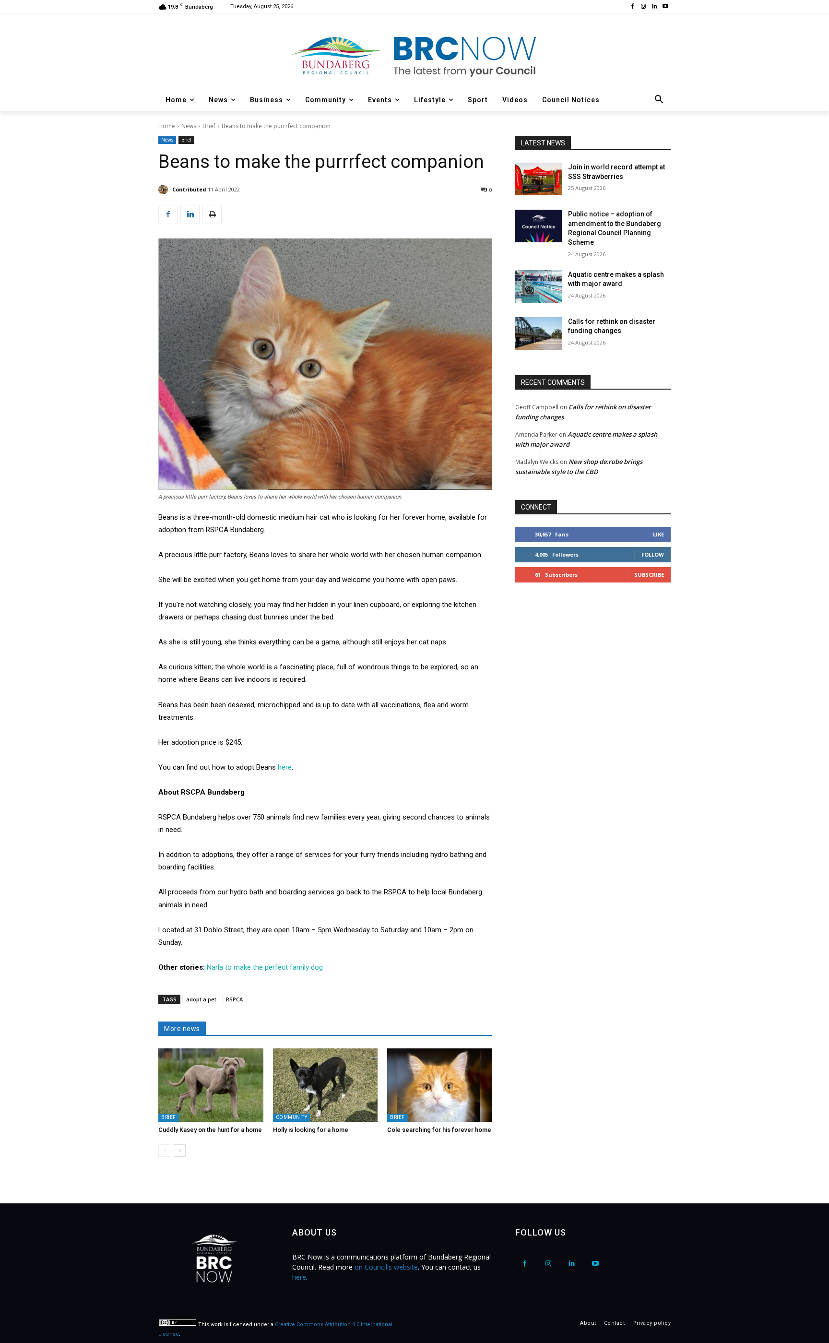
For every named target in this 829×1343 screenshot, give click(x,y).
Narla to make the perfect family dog (265, 967)
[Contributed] (164, 189)
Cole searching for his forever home (439, 1129)
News (188, 126)
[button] (659, 99)
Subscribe (649, 574)
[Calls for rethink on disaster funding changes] (538, 333)
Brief (208, 126)
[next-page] (180, 1150)
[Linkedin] (654, 6)
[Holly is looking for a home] (325, 1085)
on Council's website (386, 1267)
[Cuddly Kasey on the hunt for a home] (210, 1085)
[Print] (212, 214)
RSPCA (234, 999)
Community (292, 1117)
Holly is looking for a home (310, 1129)
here (285, 767)
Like (658, 534)
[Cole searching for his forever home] (439, 1085)
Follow (652, 554)
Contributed (189, 189)
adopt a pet (201, 999)
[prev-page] (164, 1150)
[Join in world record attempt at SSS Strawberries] (538, 179)
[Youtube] (665, 6)
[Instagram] (643, 6)
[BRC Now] (414, 56)
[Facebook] (632, 6)
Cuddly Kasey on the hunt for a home (210, 1129)
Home (166, 126)
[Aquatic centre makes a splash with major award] (538, 286)
